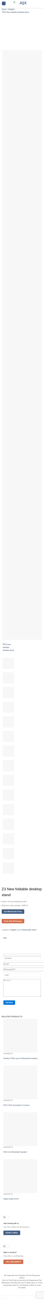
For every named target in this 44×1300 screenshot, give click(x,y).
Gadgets (11, 9)
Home (4, 9)
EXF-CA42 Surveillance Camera (16, 1105)
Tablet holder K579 (11, 1199)
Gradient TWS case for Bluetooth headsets (20, 1058)
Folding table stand (28, 930)
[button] (4, 3)
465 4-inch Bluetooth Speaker (15, 1152)
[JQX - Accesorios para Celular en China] (22, 4)
